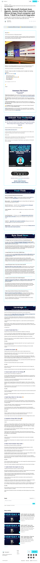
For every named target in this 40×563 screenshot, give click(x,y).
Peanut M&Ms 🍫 (9, 79)
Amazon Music (24, 182)
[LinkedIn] (31, 555)
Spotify (15, 181)
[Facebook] (28, 557)
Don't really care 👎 (9, 78)
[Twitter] (28, 555)
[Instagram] (31, 557)
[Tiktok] (36, 555)
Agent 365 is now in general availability (17, 221)
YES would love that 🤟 (10, 75)
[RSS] (34, 557)
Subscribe (34, 1)
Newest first (32, 498)
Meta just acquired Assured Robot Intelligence (13, 292)
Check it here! (17, 110)
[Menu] (38, 1)
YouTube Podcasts (16, 182)
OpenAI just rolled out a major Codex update (13, 266)
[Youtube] (34, 555)
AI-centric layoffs (16, 201)
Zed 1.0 (31, 197)
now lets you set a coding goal (27, 205)
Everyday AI (6, 4)
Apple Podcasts (21, 181)
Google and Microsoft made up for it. (11, 129)
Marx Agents (15, 198)
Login (30, 1)
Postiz (15, 197)
